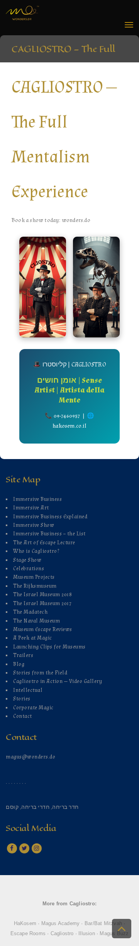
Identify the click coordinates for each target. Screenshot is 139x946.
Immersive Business (37, 499)
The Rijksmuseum (35, 586)
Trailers (23, 655)
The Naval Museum (36, 620)
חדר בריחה (65, 807)
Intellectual (27, 690)
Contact (22, 716)
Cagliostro (62, 933)
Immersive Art (31, 507)
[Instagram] (37, 848)
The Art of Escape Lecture (44, 542)
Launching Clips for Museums (49, 646)
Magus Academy (60, 923)
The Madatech (30, 612)
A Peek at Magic (32, 638)
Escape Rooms (28, 933)
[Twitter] (24, 848)
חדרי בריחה (35, 807)
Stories (22, 698)
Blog (18, 664)
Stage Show (27, 560)
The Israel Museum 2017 (42, 603)
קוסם (12, 807)
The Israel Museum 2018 (42, 594)
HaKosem (25, 923)
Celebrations (28, 568)
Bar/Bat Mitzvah (103, 923)
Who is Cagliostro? (36, 551)
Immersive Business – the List (49, 533)
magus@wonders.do (30, 756)
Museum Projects (34, 577)
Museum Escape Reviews (42, 629)
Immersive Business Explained (50, 516)
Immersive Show (33, 525)
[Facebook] (12, 848)
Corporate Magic (33, 707)
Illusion (86, 933)
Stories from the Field (40, 672)
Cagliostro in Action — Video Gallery (57, 681)
